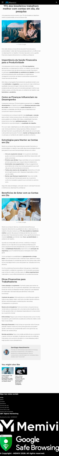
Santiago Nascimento (20, 347)
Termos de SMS (4, 407)
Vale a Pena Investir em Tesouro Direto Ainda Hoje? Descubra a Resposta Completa (20, 380)
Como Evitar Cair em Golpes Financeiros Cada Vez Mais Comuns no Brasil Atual (7, 378)
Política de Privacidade (6, 411)
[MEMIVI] (11, 3)
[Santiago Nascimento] (6, 354)
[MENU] (2, 2)
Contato (2, 401)
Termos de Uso (4, 405)
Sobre (1, 399)
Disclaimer (3, 403)
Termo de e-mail (4, 409)
